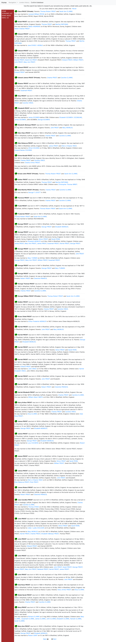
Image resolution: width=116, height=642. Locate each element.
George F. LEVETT (34, 192)
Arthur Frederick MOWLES (37, 321)
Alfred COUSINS (33, 148)
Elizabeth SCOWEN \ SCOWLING (70, 117)
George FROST (47, 227)
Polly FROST (34, 482)
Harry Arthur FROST (64, 590)
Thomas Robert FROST (48, 11)
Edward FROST (67, 60)
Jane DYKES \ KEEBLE (35, 45)
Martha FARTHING (61, 24)
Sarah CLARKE (19, 621)
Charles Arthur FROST (32, 162)
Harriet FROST (19, 60)
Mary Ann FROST (29, 62)
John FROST (18, 62)
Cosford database (37, 2)
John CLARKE (51, 619)
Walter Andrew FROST (22, 29)
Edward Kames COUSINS (23, 150)
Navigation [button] (13, 2)
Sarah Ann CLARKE (65, 11)
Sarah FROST (67, 567)
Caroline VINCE (28, 103)
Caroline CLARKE (67, 78)
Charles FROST (52, 78)
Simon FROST (43, 239)
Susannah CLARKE (27, 619)
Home (4, 2)
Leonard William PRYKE (36, 14)
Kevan (74, 8)
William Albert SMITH (35, 397)
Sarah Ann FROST (31, 60)
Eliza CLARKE (32, 414)
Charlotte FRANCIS (40, 278)
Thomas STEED (33, 507)
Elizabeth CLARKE (63, 619)
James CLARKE (40, 619)
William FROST (78, 60)
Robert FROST (25, 278)
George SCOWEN (44, 119)
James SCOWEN (34, 117)
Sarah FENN (56, 239)
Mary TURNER (32, 258)
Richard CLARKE (34, 616)
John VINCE (32, 369)
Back (45, 639)
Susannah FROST (26, 90)
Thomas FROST (47, 24)
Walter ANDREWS (34, 26)
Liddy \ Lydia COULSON (36, 528)
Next (54, 639)
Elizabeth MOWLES (61, 227)
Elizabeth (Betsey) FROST (50, 534)
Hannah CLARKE (75, 619)
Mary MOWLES (67, 127)
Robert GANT (33, 635)
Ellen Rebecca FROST (21, 482)
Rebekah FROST (42, 569)
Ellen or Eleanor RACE (69, 146)
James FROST (53, 146)
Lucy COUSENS (33, 443)
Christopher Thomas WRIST (67, 184)
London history (24, 2)
